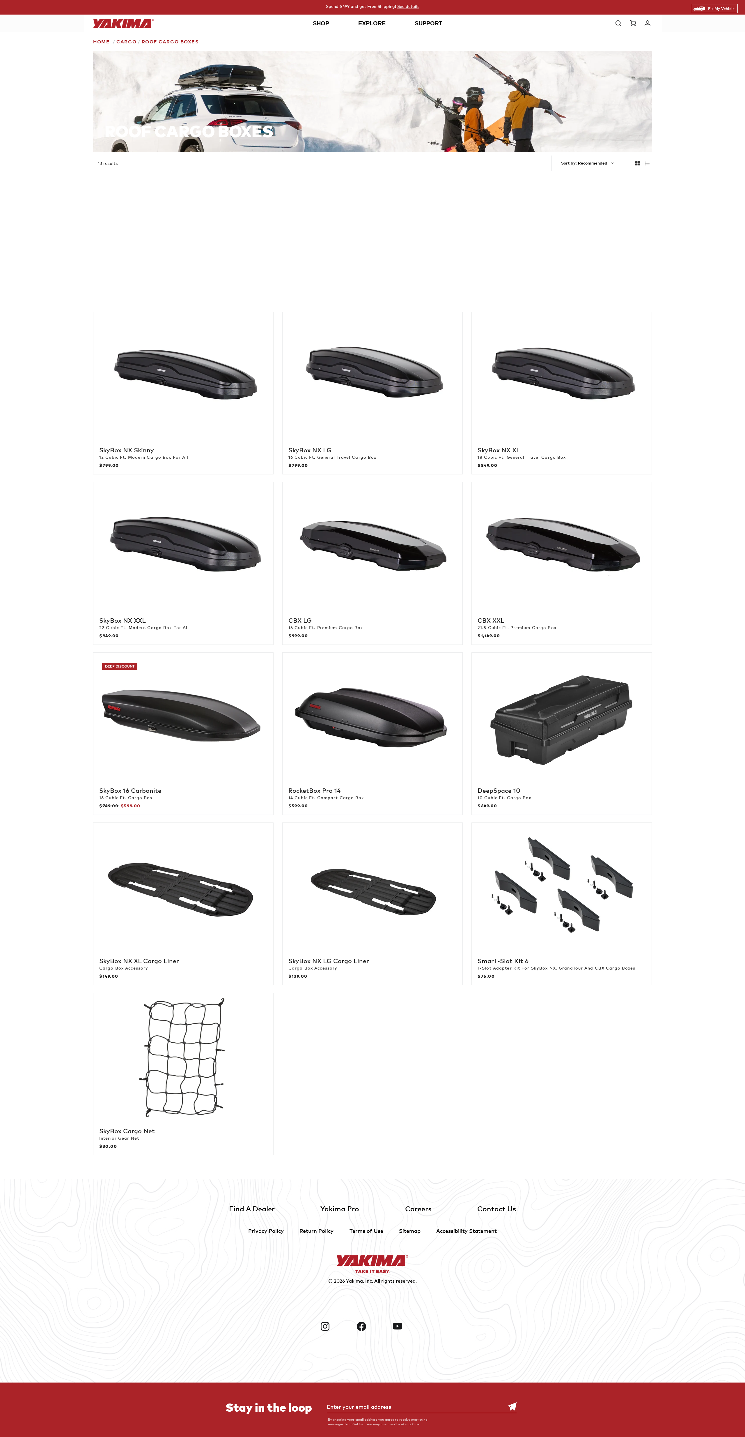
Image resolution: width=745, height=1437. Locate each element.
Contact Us (496, 1208)
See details (408, 6)
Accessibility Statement (466, 1230)
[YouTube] (409, 1326)
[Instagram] (336, 1326)
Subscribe (509, 1406)
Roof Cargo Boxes (170, 42)
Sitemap (410, 1230)
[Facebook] (373, 1326)
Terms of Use (366, 1230)
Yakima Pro (339, 1208)
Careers (418, 1208)
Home (101, 42)
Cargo (126, 42)
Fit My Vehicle (721, 8)
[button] (619, 23)
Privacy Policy (266, 1230)
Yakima (354, 1281)
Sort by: (569, 162)
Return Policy (316, 1230)
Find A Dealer (252, 1208)
